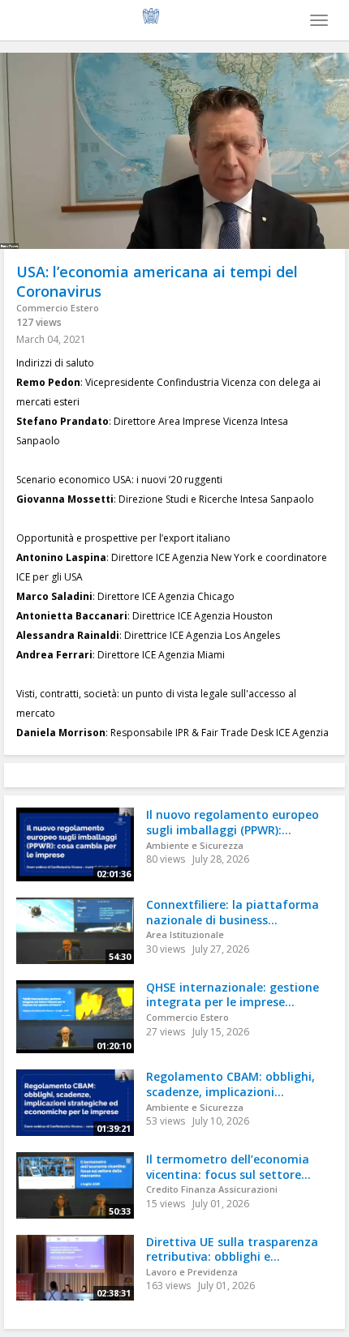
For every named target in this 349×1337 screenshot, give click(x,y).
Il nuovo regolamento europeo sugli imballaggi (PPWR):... (232, 822)
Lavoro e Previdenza (192, 1272)
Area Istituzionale (185, 934)
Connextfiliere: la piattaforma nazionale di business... (232, 912)
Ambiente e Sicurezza (194, 845)
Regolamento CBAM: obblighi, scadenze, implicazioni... (230, 1084)
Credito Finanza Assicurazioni (212, 1189)
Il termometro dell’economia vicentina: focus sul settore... (228, 1166)
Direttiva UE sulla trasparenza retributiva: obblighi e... (232, 1249)
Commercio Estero (57, 308)
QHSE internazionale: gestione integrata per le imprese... (232, 994)
